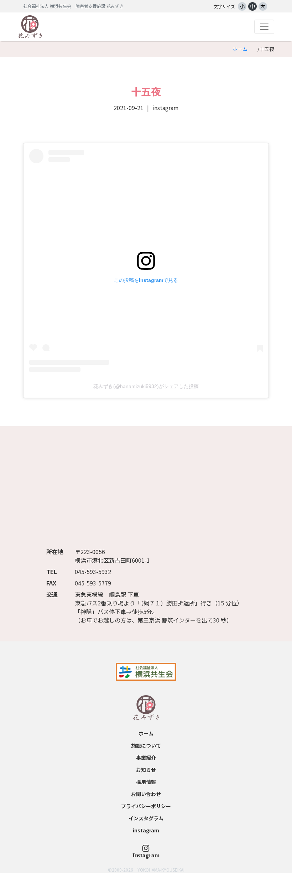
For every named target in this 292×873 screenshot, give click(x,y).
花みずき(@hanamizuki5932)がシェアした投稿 (146, 386)
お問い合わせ (146, 793)
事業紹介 (146, 757)
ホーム (240, 48)
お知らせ (146, 769)
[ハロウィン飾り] (146, 851)
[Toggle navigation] (264, 27)
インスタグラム (146, 818)
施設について (146, 745)
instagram (146, 830)
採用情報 (146, 781)
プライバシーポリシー (146, 806)
